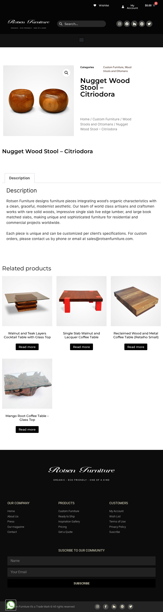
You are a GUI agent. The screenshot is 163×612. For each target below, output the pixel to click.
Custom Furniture (113, 67)
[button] (81, 39)
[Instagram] (119, 24)
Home (85, 119)
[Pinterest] (142, 24)
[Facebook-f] (105, 606)
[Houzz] (134, 24)
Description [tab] (19, 178)
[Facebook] (127, 24)
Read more (27, 347)
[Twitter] (149, 24)
